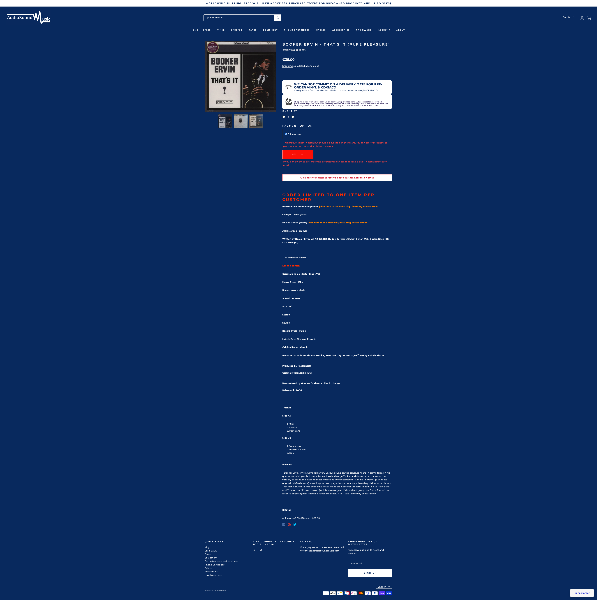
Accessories (341, 30)
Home (194, 30)
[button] (212, 77)
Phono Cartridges (297, 30)
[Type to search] (239, 17)
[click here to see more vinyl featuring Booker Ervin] (348, 206)
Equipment (270, 30)
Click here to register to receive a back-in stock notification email (337, 177)
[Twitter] (295, 524)
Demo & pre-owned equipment (222, 561)
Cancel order (582, 592)
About (400, 30)
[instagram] (254, 550)
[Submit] (277, 17)
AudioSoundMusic (218, 591)
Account (384, 30)
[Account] (582, 18)
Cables (321, 30)
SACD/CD (236, 30)
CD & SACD (211, 550)
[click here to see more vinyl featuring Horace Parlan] (338, 222)
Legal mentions (213, 575)
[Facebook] (284, 524)
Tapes (253, 30)
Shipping (287, 66)
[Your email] (370, 563)
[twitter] (260, 550)
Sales (207, 30)
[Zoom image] (240, 77)
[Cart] (589, 18)
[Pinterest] (289, 524)
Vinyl (221, 30)
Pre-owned (364, 30)
